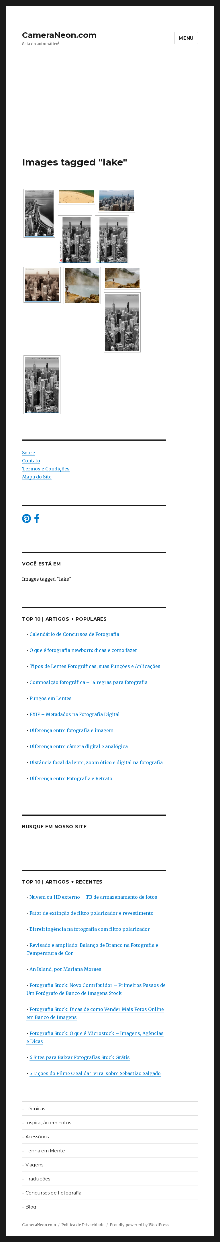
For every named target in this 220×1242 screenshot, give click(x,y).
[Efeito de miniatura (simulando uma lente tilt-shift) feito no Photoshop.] (116, 200)
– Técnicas (33, 1108)
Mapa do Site (37, 477)
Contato (31, 461)
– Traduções (36, 1179)
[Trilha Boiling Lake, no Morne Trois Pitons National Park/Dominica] (122, 278)
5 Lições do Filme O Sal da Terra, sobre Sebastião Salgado (95, 1073)
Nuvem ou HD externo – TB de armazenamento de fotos (93, 897)
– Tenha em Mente (43, 1151)
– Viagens (32, 1165)
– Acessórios (35, 1137)
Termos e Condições (46, 469)
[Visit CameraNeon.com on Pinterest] (26, 520)
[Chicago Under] (122, 322)
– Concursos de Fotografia (51, 1193)
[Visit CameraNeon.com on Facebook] (36, 520)
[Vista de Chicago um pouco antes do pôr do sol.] (42, 284)
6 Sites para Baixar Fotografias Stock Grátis (80, 1057)
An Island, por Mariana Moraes (65, 969)
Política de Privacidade (83, 1225)
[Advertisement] (111, 114)
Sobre (28, 453)
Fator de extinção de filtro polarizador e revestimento (92, 913)
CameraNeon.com (59, 35)
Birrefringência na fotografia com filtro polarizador (90, 929)
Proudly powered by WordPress (139, 1225)
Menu (186, 38)
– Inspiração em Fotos (46, 1122)
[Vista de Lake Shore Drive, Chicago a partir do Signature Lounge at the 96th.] (39, 213)
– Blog (29, 1207)
